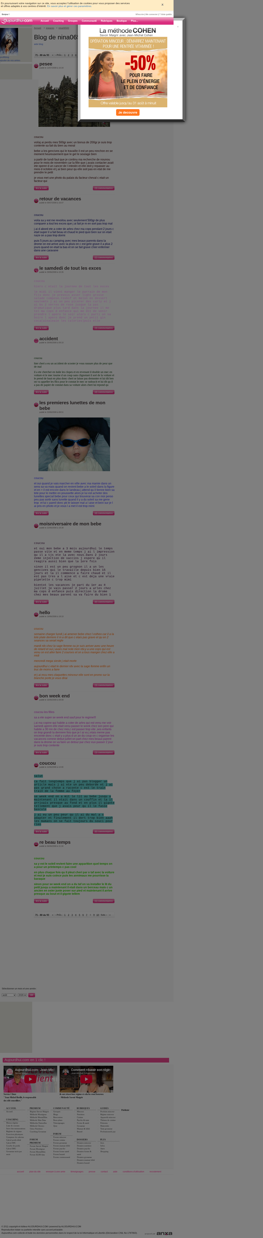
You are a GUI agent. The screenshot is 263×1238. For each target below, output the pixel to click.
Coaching (58, 20)
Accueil (45, 20)
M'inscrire (140, 14)
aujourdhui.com (17, 21)
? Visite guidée (165, 14)
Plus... (134, 20)
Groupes (72, 20)
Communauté (89, 20)
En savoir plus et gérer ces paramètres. (69, 6)
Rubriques (106, 20)
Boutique (122, 20)
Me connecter (152, 14)
